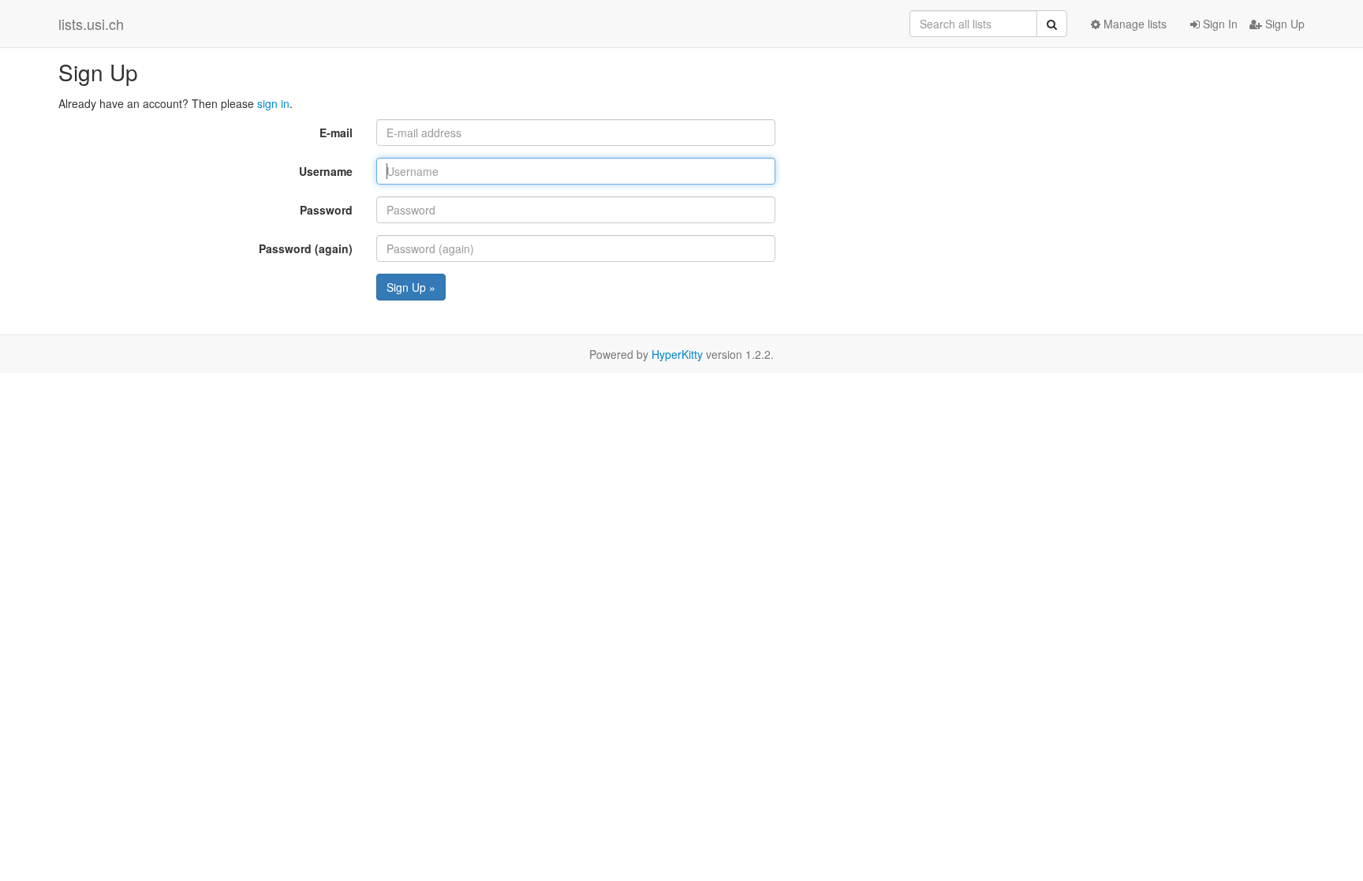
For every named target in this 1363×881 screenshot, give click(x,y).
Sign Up (1283, 24)
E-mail (336, 132)
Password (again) (306, 248)
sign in (273, 103)
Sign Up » (410, 287)
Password (326, 210)
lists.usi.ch (91, 23)
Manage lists (1133, 24)
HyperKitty (677, 354)
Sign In (1219, 24)
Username (326, 171)
